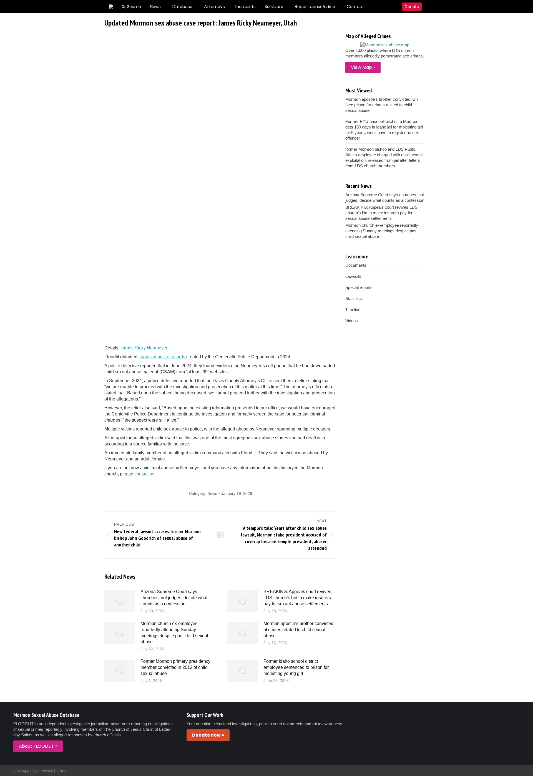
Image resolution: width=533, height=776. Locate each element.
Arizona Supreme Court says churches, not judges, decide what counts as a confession (173, 597)
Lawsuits (353, 276)
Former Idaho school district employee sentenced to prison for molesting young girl (296, 667)
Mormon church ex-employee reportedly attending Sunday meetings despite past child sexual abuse (174, 632)
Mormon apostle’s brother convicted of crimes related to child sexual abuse (298, 629)
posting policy (25, 770)
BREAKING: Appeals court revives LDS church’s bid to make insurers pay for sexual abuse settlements (297, 597)
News (212, 493)
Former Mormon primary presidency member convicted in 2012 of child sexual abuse (175, 667)
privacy (47, 770)
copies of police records (162, 356)
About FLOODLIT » (38, 746)
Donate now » (208, 735)
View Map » (363, 67)
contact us (144, 474)
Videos (351, 320)
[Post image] (119, 601)
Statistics (353, 298)
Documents (355, 265)
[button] (131, 7)
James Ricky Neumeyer (143, 348)
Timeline (352, 309)
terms (61, 770)
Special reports (359, 287)
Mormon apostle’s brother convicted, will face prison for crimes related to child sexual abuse (381, 105)
